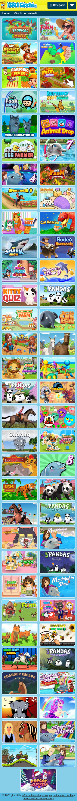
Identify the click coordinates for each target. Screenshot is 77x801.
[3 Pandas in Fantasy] (57, 659)
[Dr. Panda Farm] (19, 319)
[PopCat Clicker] (38, 780)
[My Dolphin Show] (57, 586)
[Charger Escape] (19, 683)
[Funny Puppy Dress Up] (19, 586)
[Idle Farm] (57, 174)
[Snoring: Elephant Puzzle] (19, 707)
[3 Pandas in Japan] (19, 392)
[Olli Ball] (57, 319)
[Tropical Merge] (19, 29)
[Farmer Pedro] (19, 77)
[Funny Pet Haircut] (19, 222)
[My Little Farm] (19, 610)
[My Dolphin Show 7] (57, 150)
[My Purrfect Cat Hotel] (57, 198)
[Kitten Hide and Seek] (19, 537)
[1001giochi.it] (19, 5)
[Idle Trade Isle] (57, 53)
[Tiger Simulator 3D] (19, 489)
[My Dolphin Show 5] (57, 755)
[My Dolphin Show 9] (57, 271)
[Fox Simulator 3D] (19, 634)
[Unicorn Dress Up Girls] (57, 707)
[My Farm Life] (57, 368)
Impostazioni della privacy (39, 798)
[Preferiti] (72, 5)
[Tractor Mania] (19, 755)
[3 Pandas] (57, 295)
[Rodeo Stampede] (57, 247)
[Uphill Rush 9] (19, 198)
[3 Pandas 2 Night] (57, 562)
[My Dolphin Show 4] (19, 174)
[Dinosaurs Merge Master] (57, 392)
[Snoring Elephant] (19, 441)
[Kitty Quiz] (19, 295)
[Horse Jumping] (19, 416)
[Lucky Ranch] (19, 731)
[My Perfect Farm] (19, 53)
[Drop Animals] (57, 125)
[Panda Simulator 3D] (57, 489)
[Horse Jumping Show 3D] (19, 513)
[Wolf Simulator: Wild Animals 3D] (19, 125)
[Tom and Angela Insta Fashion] (57, 610)
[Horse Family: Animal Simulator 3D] (57, 343)
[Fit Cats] (57, 416)
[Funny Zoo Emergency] (19, 368)
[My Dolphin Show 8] (57, 465)
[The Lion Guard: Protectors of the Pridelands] (19, 465)
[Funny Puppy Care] (19, 562)
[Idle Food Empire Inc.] (19, 101)
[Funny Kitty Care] (57, 441)
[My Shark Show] (19, 247)
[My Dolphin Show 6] (57, 731)
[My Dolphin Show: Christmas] (57, 683)
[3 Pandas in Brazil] (57, 513)
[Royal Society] (19, 343)
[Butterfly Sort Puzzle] (57, 101)
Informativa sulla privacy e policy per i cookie (48, 795)
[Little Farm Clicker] (57, 77)
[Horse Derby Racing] (19, 659)
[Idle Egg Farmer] (19, 150)
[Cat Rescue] (57, 222)
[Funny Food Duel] (19, 271)
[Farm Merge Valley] (57, 29)
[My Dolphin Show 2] (57, 537)
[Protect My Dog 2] (57, 634)
